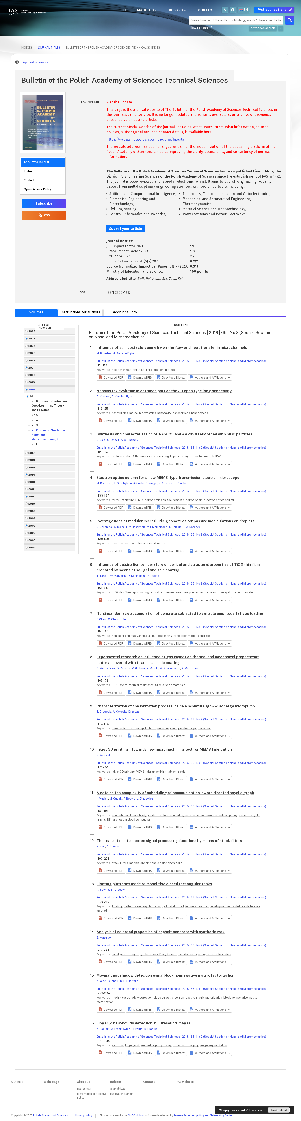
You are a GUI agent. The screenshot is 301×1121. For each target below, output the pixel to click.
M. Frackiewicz (121, 1029)
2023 (31, 353)
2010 (31, 503)
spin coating (141, 592)
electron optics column (219, 500)
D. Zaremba (105, 527)
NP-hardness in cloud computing (128, 819)
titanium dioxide (242, 592)
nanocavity (164, 413)
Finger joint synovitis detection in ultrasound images (144, 1023)
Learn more (256, 1110)
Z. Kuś (101, 846)
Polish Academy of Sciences (50, 1115)
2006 (32, 532)
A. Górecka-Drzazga (143, 483)
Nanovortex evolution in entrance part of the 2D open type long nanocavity (164, 391)
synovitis (118, 1045)
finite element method (161, 369)
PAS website (185, 1082)
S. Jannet (113, 440)
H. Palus (137, 1029)
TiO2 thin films (122, 592)
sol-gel (226, 592)
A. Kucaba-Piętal (124, 353)
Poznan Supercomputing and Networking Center (203, 1115)
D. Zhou (113, 981)
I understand (279, 1110)
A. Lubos (153, 575)
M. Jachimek (137, 527)
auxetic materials (173, 685)
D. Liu (124, 981)
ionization (204, 728)
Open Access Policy (38, 189)
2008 (32, 518)
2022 (31, 360)
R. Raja (101, 440)
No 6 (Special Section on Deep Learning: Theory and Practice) (49, 405)
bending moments (222, 906)
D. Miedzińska (106, 668)
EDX (218, 456)
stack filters (120, 863)
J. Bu (123, 619)
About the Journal (36, 162)
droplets (160, 543)
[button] (111, 377)
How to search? (201, 28)
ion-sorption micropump (128, 728)
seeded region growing (156, 1045)
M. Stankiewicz (170, 668)
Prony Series (168, 954)
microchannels (122, 369)
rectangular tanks (149, 906)
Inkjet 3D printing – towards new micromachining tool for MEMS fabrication (164, 749)
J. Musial (102, 798)
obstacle (139, 369)
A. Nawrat (112, 846)
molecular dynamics (143, 413)
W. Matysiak (118, 575)
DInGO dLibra (136, 1115)
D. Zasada (124, 668)
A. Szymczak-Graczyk (111, 889)
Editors (29, 171)
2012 (31, 489)
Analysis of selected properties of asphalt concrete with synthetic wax (161, 932)
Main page (51, 1082)
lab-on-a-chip (177, 771)
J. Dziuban (181, 483)
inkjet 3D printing (123, 771)
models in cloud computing (166, 815)
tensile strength (204, 456)
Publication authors (121, 1093)
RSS (46, 215)
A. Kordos (103, 396)
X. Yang (102, 981)
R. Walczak (104, 755)
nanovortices (182, 413)
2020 (31, 375)
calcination (212, 592)
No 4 (34, 420)
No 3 (34, 425)
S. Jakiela (175, 527)
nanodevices (199, 413)
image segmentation (213, 1045)
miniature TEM (131, 500)
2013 (31, 482)
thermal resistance (141, 685)
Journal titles (49, 47)
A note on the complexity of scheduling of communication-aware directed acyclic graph (175, 793)
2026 (31, 331)
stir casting (161, 456)
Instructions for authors (80, 312)
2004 (32, 547)
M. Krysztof (104, 483)
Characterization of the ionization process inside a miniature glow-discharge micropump (176, 706)
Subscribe (43, 203)
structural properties (190, 592)
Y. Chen (102, 619)
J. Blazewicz (145, 798)
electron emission (154, 500)
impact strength (181, 456)
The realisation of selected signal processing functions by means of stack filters (169, 840)
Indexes (176, 10)
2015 (31, 467)
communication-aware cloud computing (211, 815)
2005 (32, 540)
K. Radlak (103, 1029)
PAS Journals (84, 1088)
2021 (31, 367)
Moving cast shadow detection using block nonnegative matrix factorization (165, 975)
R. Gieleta (138, 668)
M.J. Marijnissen (157, 527)
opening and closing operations (161, 863)
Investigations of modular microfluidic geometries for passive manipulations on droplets (176, 521)
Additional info (125, 312)
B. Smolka (151, 1029)
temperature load (197, 906)
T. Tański (103, 575)
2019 (31, 382)
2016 (31, 460)
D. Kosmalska (137, 575)
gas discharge (187, 728)
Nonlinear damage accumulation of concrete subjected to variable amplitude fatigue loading (180, 613)
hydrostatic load (173, 906)
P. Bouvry (130, 798)
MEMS (116, 500)
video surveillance (166, 997)
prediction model (185, 635)
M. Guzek (116, 798)
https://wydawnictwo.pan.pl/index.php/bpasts (145, 139)
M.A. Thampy (129, 440)
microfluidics (121, 543)
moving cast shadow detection (132, 997)
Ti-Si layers (120, 685)
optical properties (162, 592)
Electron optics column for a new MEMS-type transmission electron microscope (168, 477)
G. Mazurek (104, 937)
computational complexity (129, 815)
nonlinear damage (124, 635)
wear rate (146, 456)
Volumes (36, 312)
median (134, 863)
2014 (31, 474)
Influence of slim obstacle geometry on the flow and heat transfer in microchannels (172, 347)
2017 (31, 452)
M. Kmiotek (104, 353)
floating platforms (124, 906)
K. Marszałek (190, 668)
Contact (206, 10)
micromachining (156, 771)
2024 (32, 345)
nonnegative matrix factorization (201, 997)
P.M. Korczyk (192, 527)
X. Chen (113, 619)
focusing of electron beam (185, 500)
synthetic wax (149, 954)
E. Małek (152, 668)
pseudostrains (187, 954)
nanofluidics (120, 413)
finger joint (132, 1045)
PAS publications (272, 9)
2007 (32, 525)
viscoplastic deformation (214, 954)
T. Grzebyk (121, 483)
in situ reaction (122, 456)
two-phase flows (142, 543)
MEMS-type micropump (161, 728)
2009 (32, 511)
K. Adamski (166, 483)
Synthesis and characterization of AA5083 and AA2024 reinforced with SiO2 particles (174, 434)
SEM (136, 456)
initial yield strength (125, 954)
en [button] (245, 9)
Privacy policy (83, 1115)
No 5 (34, 415)
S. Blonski (121, 527)
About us (146, 10)
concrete (204, 635)
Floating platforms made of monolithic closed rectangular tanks (154, 884)
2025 (31, 338)
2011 (31, 496)
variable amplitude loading (155, 635)
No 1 (34, 444)
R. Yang (133, 981)
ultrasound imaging (186, 1045)
